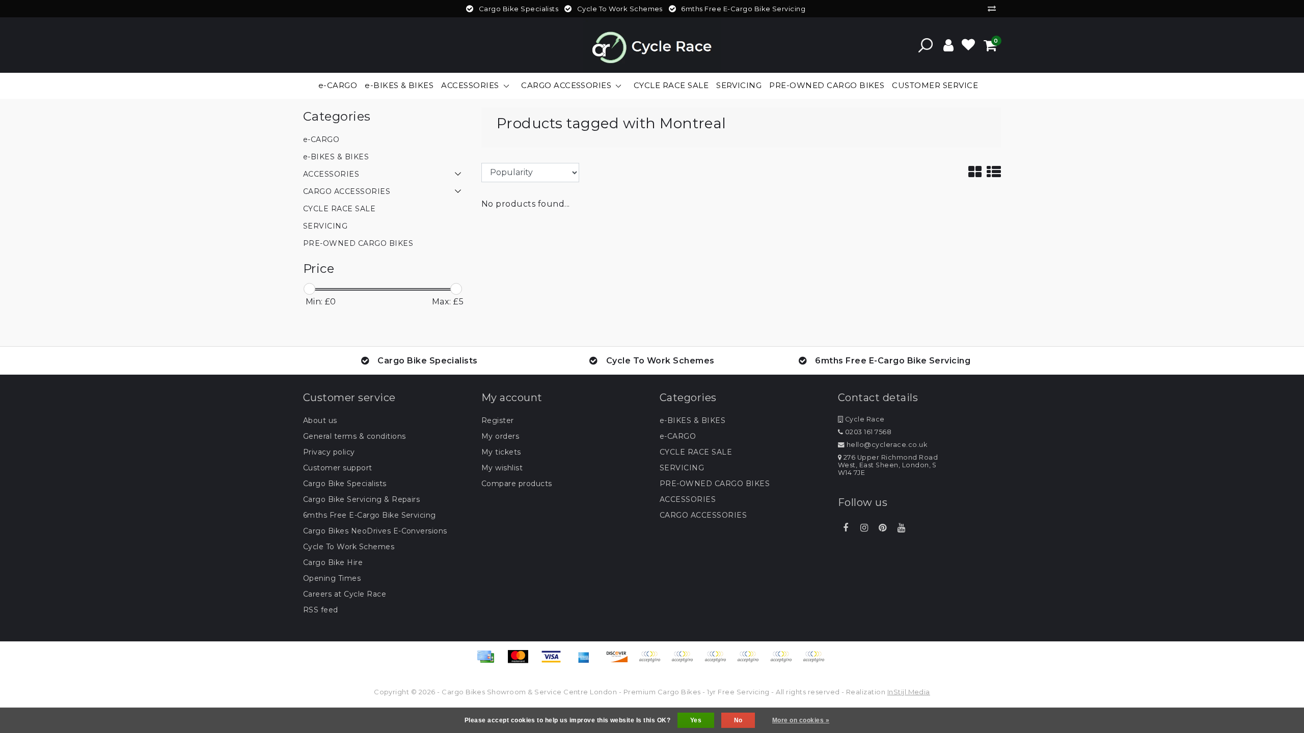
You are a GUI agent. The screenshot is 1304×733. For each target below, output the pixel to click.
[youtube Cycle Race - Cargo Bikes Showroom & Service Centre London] (901, 528)
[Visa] (554, 661)
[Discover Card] (620, 661)
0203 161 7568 (867, 432)
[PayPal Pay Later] (784, 661)
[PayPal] (751, 661)
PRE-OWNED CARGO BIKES (715, 483)
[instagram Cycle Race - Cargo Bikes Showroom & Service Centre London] (864, 528)
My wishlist (502, 467)
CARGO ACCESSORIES (703, 515)
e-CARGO (678, 436)
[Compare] (994, 8)
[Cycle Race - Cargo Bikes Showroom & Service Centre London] (652, 45)
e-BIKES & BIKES (692, 420)
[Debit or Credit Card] (816, 661)
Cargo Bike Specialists (345, 483)
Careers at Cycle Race (344, 594)
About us (320, 420)
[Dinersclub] (685, 661)
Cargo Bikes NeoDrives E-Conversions (375, 530)
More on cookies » (800, 720)
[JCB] (653, 661)
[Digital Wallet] (718, 661)
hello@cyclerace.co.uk (887, 444)
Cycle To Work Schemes (348, 546)
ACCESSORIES (688, 499)
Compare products (516, 483)
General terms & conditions (354, 436)
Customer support (337, 467)
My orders (500, 436)
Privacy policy (329, 452)
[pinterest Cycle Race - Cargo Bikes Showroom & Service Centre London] (882, 528)
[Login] (948, 45)
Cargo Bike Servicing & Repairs (361, 499)
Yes (695, 720)
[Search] (925, 45)
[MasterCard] (521, 661)
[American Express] (587, 661)
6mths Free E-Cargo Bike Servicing (369, 515)
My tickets (501, 452)
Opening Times (332, 578)
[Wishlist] (968, 45)
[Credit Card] (489, 661)
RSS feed (320, 609)
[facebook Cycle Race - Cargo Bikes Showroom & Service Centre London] (845, 528)
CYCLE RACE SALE (696, 452)
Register (497, 420)
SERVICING (682, 467)
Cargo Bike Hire (333, 562)
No (738, 720)
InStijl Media (908, 692)
